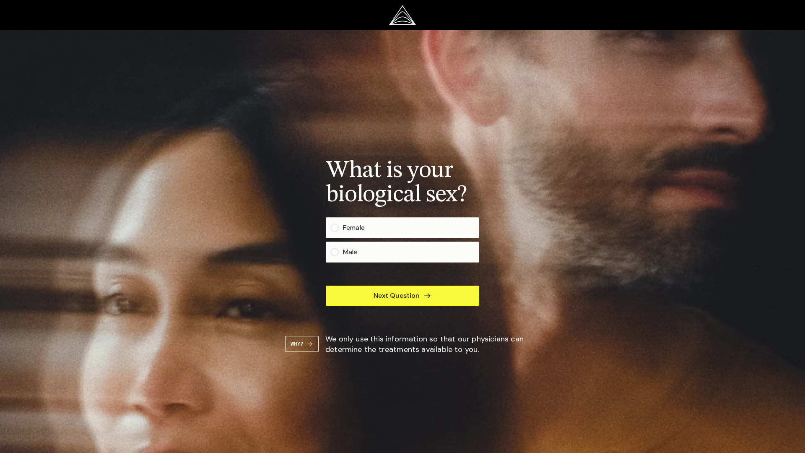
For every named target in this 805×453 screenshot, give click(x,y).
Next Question (397, 295)
